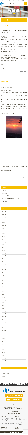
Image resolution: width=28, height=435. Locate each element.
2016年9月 (4, 352)
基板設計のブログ (5, 373)
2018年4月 (4, 316)
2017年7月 (4, 327)
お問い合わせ (4, 428)
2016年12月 (4, 347)
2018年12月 (4, 302)
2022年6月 (4, 242)
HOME (2, 430)
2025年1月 (4, 214)
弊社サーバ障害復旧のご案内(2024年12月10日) (11, 196)
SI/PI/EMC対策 (18, 420)
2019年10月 (4, 294)
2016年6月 (4, 355)
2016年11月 (4, 349)
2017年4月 (4, 335)
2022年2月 (4, 253)
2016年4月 (4, 360)
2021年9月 (4, 266)
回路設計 (17, 423)
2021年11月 (4, 261)
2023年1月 (4, 228)
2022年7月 (4, 239)
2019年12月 (4, 291)
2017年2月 (4, 341)
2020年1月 (4, 289)
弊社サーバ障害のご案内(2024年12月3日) (10, 198)
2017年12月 (4, 319)
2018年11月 (4, 305)
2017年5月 (4, 333)
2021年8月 (4, 269)
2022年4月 (4, 247)
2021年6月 (4, 275)
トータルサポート (19, 424)
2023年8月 (4, 222)
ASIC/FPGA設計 (19, 422)
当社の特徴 (3, 416)
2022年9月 (4, 233)
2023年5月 (4, 225)
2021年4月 (4, 280)
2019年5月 (4, 297)
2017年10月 (4, 322)
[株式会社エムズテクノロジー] (8, 4)
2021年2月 (4, 283)
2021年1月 (4, 286)
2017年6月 (4, 330)
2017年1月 (4, 344)
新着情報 (3, 376)
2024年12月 (4, 217)
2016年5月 (4, 358)
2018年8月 (4, 313)
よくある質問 (4, 427)
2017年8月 (4, 324)
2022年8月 (4, 236)
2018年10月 (4, 308)
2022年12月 (4, 231)
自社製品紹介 (18, 418)
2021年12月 (4, 258)
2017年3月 (4, 338)
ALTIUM (3, 371)
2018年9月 (4, 311)
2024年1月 (4, 220)
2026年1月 (4, 211)
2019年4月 (4, 300)
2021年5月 (4, 277)
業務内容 (17, 416)
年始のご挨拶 (4, 81)
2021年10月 (4, 264)
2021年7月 (4, 272)
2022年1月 (4, 255)
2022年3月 (4, 250)
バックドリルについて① (8, 25)
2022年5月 (4, 244)
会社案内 (17, 427)
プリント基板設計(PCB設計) (21, 419)
